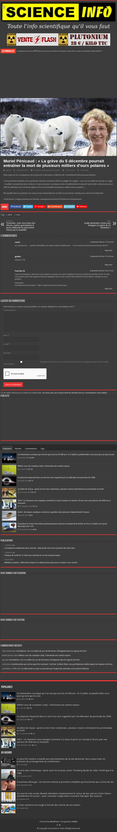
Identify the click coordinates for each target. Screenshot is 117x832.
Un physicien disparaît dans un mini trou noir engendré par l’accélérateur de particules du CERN (56, 477)
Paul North (20, 271)
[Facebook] (57, 825)
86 (36, 529)
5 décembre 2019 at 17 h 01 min (102, 242)
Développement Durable (51, 170)
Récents (18, 449)
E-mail (6, 344)
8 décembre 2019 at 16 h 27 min (102, 271)
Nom (6, 335)
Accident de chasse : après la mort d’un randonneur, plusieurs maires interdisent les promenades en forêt (61, 489)
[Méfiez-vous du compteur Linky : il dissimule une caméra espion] (9, 469)
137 (32, 481)
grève (9, 215)
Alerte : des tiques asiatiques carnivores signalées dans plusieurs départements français (53, 512)
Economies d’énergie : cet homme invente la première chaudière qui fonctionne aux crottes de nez (65, 782)
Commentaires (31, 449)
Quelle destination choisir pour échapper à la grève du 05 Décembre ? (97, 224)
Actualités (37, 170)
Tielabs (74, 821)
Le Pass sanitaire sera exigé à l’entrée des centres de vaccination (48, 805)
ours (18, 215)
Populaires (7, 449)
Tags (43, 449)
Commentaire (9, 310)
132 (34, 492)
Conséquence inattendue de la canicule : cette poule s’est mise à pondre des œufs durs (50, 51)
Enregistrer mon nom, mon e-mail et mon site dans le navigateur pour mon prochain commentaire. (56, 363)
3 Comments (70, 170)
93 (32, 515)
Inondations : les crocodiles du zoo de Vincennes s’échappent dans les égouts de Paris (51, 651)
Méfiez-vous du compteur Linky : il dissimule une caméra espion (43, 466)
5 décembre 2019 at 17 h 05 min (102, 256)
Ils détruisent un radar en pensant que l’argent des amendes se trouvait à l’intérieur (55, 669)
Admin (8, 170)
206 (33, 458)
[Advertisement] (58, 75)
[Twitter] (59, 825)
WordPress (54, 821)
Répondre (108, 250)
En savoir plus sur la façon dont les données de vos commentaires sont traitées (75, 393)
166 (31, 469)
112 (36, 506)
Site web (6, 353)
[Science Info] (58, 15)
